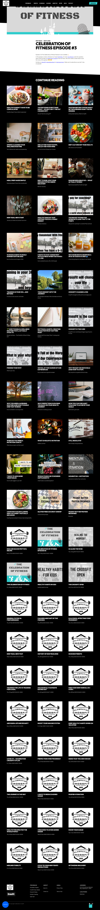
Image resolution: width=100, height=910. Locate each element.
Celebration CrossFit (52, 58)
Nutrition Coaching (34, 894)
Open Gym (32, 896)
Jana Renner (70, 57)
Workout (5, 904)
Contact (70, 3)
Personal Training (33, 892)
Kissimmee (82, 894)
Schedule (41, 3)
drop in (36, 3)
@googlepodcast (50, 62)
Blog (65, 3)
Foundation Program (34, 887)
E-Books (48, 3)
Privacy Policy (60, 888)
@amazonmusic (60, 62)
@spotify (44, 62)
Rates (60, 3)
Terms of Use (59, 891)
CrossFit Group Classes (35, 889)
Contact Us (45, 891)
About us (55, 3)
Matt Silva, (60, 57)
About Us (45, 888)
